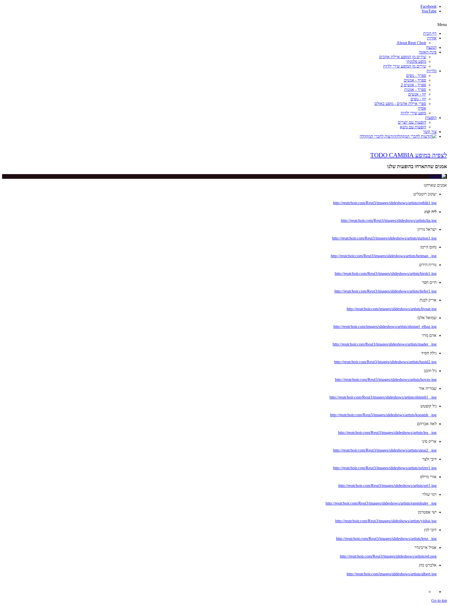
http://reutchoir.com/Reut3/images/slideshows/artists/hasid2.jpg (385, 362)
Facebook (428, 6)
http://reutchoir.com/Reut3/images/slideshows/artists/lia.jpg (389, 220)
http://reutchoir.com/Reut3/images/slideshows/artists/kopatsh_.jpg (383, 415)
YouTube (429, 11)
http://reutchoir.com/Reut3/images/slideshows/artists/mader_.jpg (385, 344)
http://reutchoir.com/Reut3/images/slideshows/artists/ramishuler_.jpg (381, 503)
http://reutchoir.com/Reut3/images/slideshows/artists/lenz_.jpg (386, 538)
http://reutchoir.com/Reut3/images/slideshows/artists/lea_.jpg (387, 432)
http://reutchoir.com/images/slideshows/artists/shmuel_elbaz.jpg (385, 326)
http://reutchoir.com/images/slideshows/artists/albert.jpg (392, 574)
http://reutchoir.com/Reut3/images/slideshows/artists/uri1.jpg (387, 485)
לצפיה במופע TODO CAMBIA (408, 155)
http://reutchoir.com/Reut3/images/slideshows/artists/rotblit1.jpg (385, 203)
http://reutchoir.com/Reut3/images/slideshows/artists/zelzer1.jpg (385, 468)
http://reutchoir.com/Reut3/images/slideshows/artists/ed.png (388, 556)
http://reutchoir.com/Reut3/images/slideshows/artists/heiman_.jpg (384, 256)
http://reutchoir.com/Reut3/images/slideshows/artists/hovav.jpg (386, 379)
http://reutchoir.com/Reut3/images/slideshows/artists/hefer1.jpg (385, 291)
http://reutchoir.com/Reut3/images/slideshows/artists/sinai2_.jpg (385, 450)
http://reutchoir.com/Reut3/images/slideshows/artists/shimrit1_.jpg (383, 397)
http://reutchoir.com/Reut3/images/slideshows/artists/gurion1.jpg (384, 238)
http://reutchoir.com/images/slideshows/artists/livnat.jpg (392, 309)
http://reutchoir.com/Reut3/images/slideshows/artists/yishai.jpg (386, 521)
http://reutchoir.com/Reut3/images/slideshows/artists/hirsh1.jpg (386, 273)
